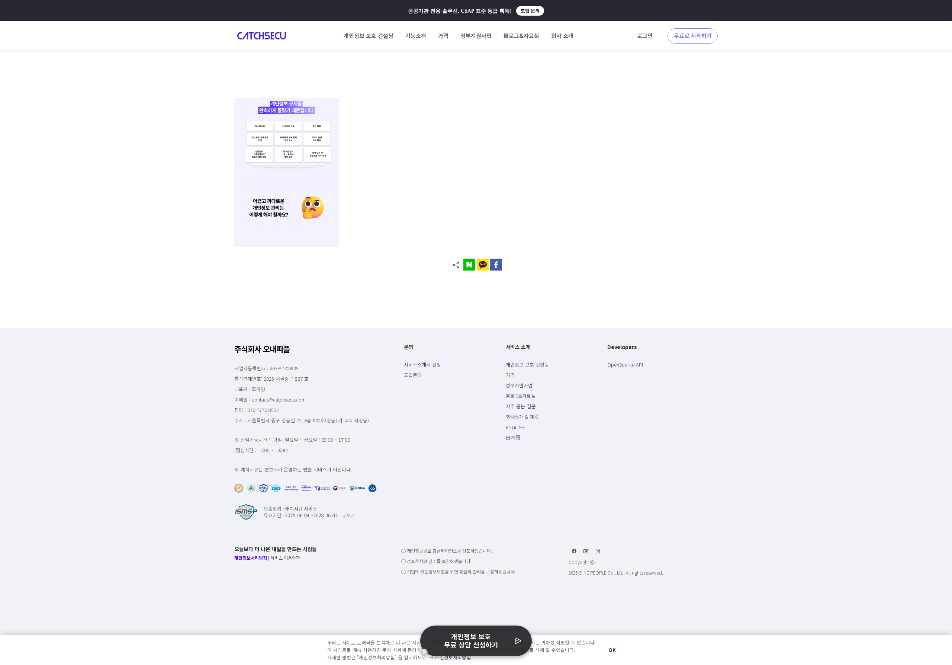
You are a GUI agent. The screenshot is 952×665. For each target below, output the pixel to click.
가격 (510, 374)
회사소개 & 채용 (522, 416)
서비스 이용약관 (285, 557)
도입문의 (413, 374)
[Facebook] (574, 551)
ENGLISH (515, 427)
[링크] (261, 35)
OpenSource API (625, 364)
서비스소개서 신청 (422, 364)
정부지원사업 (519, 385)
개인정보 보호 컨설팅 (527, 364)
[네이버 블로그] (586, 551)
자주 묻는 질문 (521, 406)
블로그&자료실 (521, 395)
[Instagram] (598, 551)
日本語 (513, 437)
